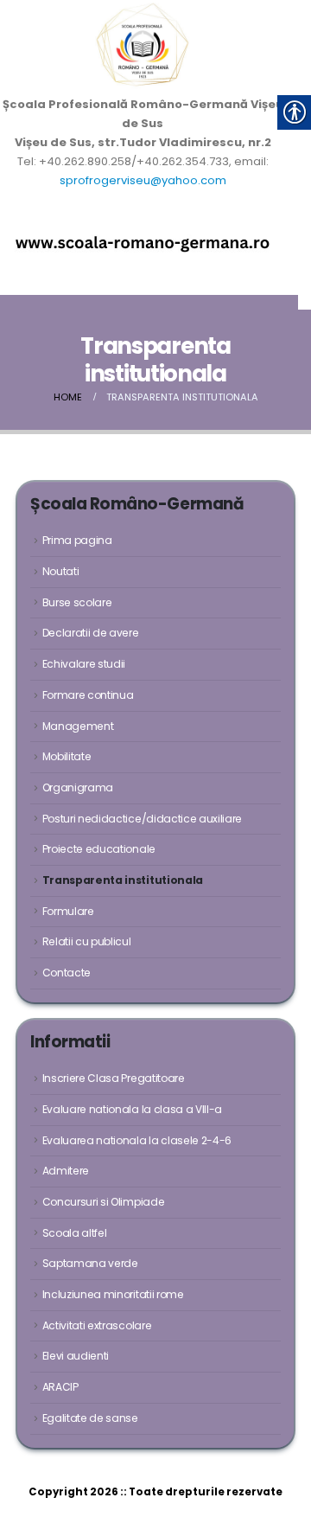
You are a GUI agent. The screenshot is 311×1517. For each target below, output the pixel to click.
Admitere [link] (65, 1170)
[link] (142, 47)
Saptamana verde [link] (90, 1263)
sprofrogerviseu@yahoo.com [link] (143, 180)
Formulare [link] (68, 911)
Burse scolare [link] (77, 602)
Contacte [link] (66, 972)
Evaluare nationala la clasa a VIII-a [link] (132, 1109)
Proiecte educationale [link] (99, 849)
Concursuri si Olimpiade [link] (103, 1201)
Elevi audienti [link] (75, 1355)
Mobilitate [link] (67, 756)
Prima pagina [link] (77, 540)
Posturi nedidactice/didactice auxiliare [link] (142, 818)
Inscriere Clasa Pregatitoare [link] (113, 1078)
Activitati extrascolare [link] (97, 1325)
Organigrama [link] (77, 787)
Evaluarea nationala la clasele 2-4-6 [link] (137, 1140)
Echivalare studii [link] (83, 663)
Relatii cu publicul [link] (86, 941)
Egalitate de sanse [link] (90, 1418)
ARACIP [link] (60, 1386)
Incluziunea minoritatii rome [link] (113, 1294)
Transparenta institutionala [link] (122, 880)
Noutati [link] (60, 571)
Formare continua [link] (88, 695)
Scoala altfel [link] (74, 1233)
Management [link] (78, 726)
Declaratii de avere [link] (90, 632)
